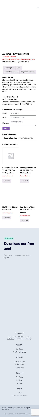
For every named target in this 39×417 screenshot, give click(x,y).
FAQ (19, 393)
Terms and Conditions (19, 396)
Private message (12, 72)
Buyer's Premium (27, 72)
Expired (7, 181)
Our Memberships (19, 352)
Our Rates (19, 377)
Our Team (19, 349)
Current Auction (19, 361)
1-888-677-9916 (19, 337)
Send (6, 128)
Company (19, 373)
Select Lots (19, 368)
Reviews (19, 380)
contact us (10, 339)
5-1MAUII (25, 61)
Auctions (19, 357)
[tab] (9, 68)
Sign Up (19, 383)
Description (9, 68)
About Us (19, 345)
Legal (19, 389)
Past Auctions (19, 364)
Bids (18, 68)
